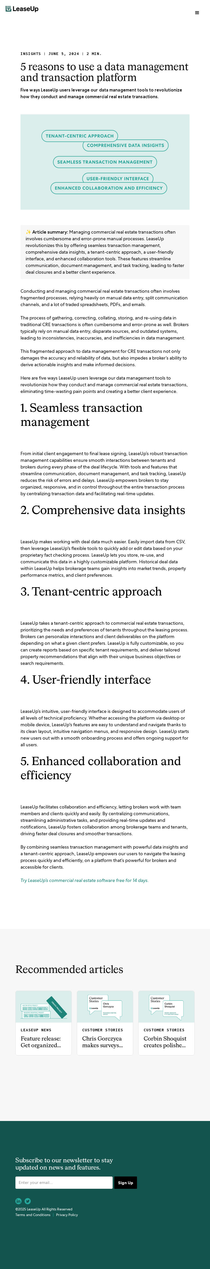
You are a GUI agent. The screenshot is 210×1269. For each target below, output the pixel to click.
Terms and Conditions (32, 1214)
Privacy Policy (67, 1214)
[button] (197, 13)
